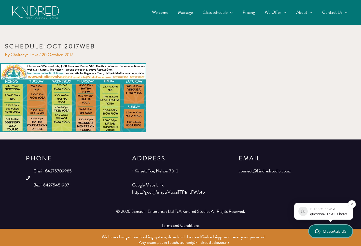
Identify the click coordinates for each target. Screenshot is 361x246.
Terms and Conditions (180, 225)
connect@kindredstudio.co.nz (265, 171)
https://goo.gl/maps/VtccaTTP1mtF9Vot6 (168, 192)
